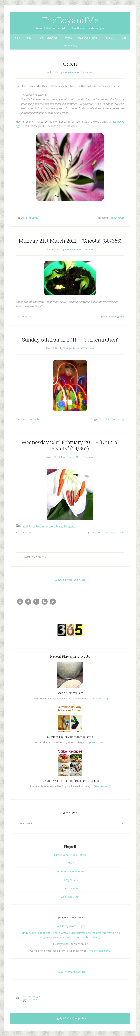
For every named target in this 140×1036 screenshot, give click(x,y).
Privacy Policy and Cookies (70, 971)
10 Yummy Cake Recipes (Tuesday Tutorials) (70, 780)
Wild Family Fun (70, 896)
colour (114, 218)
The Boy (115, 419)
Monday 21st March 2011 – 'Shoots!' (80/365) (70, 240)
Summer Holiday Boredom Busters (70, 737)
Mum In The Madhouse (70, 871)
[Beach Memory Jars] (70, 689)
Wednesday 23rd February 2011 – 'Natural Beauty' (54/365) (70, 445)
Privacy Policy (70, 45)
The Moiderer (70, 888)
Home (16, 37)
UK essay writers (61, 943)
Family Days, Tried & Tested (70, 854)
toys (122, 419)
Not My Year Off (70, 880)
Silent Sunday (33, 419)
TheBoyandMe (70, 20)
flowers (113, 532)
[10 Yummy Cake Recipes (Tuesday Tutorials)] (70, 776)
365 (124, 37)
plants (121, 317)
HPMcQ (70, 863)
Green (70, 63)
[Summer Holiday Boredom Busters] (70, 733)
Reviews (68, 37)
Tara (18, 86)
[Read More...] (100, 698)
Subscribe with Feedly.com (70, 579)
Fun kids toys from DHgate (70, 926)
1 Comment (87, 249)
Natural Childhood (48, 37)
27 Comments (87, 72)
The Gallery (32, 218)
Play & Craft (109, 37)
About (29, 37)
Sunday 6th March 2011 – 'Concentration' (70, 339)
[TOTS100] (30, 998)
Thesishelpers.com (98, 950)
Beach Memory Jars (70, 693)
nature (121, 218)
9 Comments (89, 457)
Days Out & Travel (87, 37)
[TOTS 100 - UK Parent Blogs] (30, 996)
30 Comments (87, 348)
